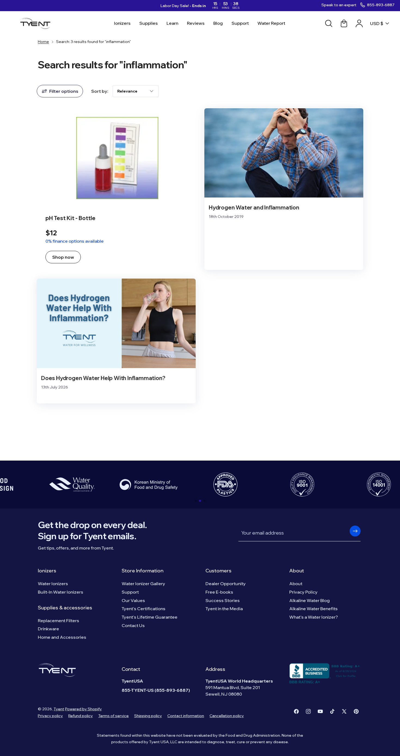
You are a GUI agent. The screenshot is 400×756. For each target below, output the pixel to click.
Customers (218, 570)
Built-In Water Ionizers (60, 592)
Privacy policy (50, 715)
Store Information (143, 570)
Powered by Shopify (83, 708)
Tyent (59, 708)
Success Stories (222, 600)
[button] (196, 501)
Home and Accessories (62, 637)
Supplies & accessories (65, 607)
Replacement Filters (58, 620)
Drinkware (48, 628)
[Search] (328, 23)
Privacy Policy (303, 592)
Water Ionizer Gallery (143, 583)
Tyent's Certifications (143, 608)
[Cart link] (344, 23)
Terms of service (113, 715)
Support (130, 592)
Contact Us (133, 625)
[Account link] (359, 23)
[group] (72, 484)
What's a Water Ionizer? (313, 617)
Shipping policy (148, 715)
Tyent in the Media (224, 608)
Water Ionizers (53, 583)
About (296, 570)
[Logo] (37, 23)
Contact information (185, 715)
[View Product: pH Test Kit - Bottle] (116, 189)
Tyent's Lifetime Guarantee (149, 617)
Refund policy (80, 715)
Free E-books (219, 592)
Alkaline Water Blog (309, 600)
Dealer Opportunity (225, 583)
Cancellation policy (227, 715)
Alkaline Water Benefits (313, 608)
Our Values (133, 600)
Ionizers (47, 570)
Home (43, 41)
